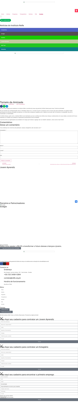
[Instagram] (4, 263)
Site (1, 155)
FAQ (36, 14)
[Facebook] (1, 263)
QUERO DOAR (6, 20)
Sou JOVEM (6, 181)
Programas (14, 14)
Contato (41, 14)
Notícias (31, 14)
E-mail (2, 150)
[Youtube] (7, 263)
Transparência (23, 14)
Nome (2, 145)
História (8, 14)
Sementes (4, 104)
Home (2, 14)
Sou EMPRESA (7, 198)
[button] (1, 16)
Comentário (3, 130)
